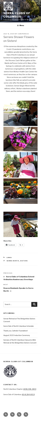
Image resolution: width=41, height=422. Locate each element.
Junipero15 (23, 34)
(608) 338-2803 (29, 389)
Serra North (13, 261)
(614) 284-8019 (28, 394)
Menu (21, 25)
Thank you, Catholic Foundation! (15, 331)
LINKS (9, 257)
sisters (24, 261)
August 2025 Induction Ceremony (16, 335)
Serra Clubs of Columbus (16, 15)
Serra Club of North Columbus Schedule (18, 326)
